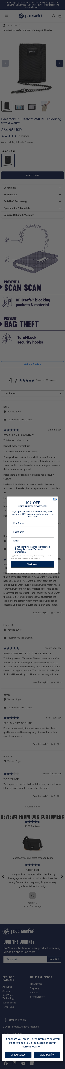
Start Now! (32, 564)
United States (18, 1054)
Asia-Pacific (47, 1054)
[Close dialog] (54, 499)
